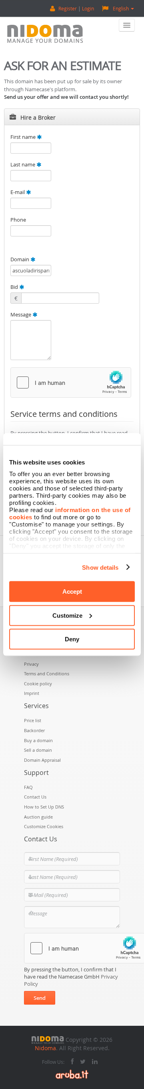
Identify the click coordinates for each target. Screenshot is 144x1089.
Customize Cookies (43, 826)
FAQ (28, 787)
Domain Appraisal (42, 760)
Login (88, 8)
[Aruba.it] (72, 1073)
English (121, 8)
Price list (32, 720)
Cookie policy (38, 684)
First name (23, 136)
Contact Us (35, 797)
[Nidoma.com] (48, 1039)
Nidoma (45, 1048)
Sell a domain (38, 750)
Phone (18, 219)
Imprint (31, 693)
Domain (20, 259)
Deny (72, 639)
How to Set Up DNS (44, 807)
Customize (67, 615)
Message (21, 314)
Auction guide (38, 817)
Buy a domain (38, 740)
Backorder (34, 730)
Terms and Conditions (46, 674)
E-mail (18, 192)
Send (40, 997)
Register (67, 8)
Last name (23, 164)
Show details (100, 567)
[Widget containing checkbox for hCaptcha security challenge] (70, 382)
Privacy (31, 664)
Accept (72, 591)
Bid (14, 286)
